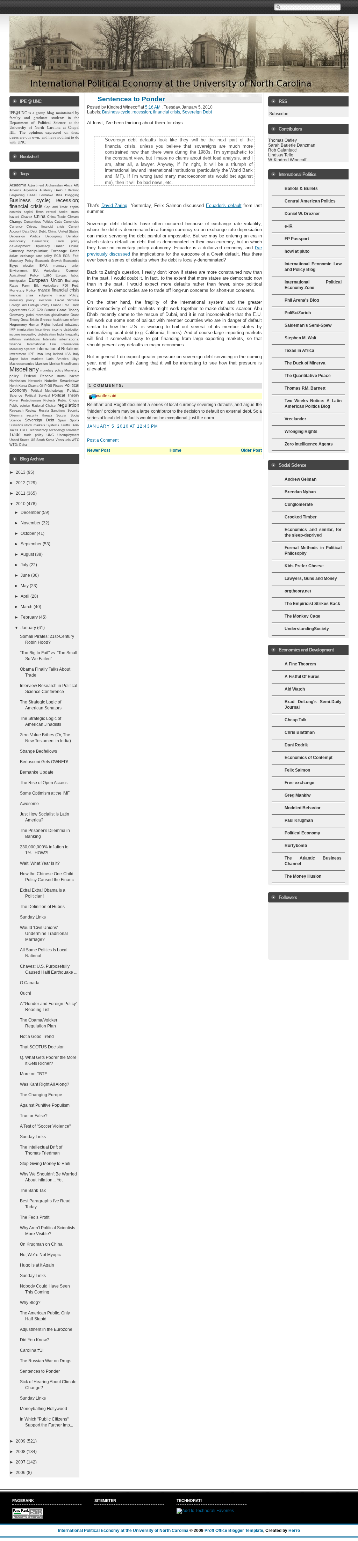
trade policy (33, 435)
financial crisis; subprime (30, 295)
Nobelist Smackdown (61, 381)
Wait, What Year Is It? (40, 863)
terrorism (72, 430)
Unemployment (68, 435)
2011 (21, 493)
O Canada (30, 982)
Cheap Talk (296, 719)
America (15, 190)
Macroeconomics (21, 364)
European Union (45, 280)
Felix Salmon (297, 770)
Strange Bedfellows (38, 751)
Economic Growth (48, 261)
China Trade (56, 217)
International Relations (57, 348)
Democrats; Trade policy (55, 241)
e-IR (289, 226)
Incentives (42, 329)
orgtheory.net (298, 591)
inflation (15, 339)
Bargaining (16, 195)
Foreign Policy (38, 305)
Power (14, 400)
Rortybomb (296, 845)
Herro (294, 1530)
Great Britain (30, 320)
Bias (59, 195)
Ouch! (25, 993)
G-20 (31, 310)
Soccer (61, 415)
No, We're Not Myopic (40, 1254)
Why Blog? (30, 1302)
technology (57, 430)
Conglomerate (299, 504)
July (25, 564)
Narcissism (17, 381)
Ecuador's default (224, 205)
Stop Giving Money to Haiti (45, 1163)
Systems (52, 425)
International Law (41, 344)
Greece (46, 320)
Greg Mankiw (297, 795)
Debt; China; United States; (59, 231)
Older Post (251, 450)
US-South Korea (42, 440)
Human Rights (39, 324)
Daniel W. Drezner (302, 213)
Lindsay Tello (280, 155)
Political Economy (302, 833)
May (25, 585)
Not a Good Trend (37, 1036)
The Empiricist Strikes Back (312, 603)
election (28, 265)
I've (258, 247)
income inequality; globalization (32, 334)
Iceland (57, 324)
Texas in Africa (299, 350)
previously (97, 254)
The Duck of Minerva (305, 363)
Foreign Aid (18, 305)
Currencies (71, 221)
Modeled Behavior (303, 807)
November (31, 523)
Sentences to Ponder (40, 1371)
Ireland (58, 354)
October (29, 533)
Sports (74, 420)
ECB (57, 256)
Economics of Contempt (308, 757)
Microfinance (70, 364)
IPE (31, 354)
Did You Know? (34, 1339)
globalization (60, 315)
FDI (65, 285)
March (27, 606)
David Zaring (114, 205)
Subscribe (278, 113)
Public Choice (68, 400)
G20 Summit (46, 310)
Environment (18, 270)
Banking (73, 190)
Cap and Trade (56, 207)
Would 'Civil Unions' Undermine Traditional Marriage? (44, 933)
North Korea (18, 386)
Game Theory (68, 310)
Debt (33, 231)
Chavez (26, 217)
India (60, 334)
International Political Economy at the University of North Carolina (123, 1530)
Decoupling (53, 236)
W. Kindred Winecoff (287, 159)
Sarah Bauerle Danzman (291, 145)
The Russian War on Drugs (45, 1360)
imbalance (72, 324)
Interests (49, 339)
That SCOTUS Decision (42, 1047)
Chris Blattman (300, 732)
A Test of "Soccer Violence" (45, 1126)
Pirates (58, 386)
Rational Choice (44, 405)
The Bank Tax (33, 1190)
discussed (119, 254)
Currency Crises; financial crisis (37, 226)
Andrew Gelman (300, 479)
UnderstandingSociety (307, 628)
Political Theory (65, 395)
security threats (39, 415)
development (19, 246)
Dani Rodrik (296, 745)
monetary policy (51, 370)
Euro (47, 275)
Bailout (60, 190)
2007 (21, 1462)
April (25, 596)
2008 (21, 1451)
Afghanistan (54, 185)
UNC (50, 435)
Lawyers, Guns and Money (311, 578)
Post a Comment (103, 440)
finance (44, 290)
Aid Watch (295, 689)
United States (19, 440)
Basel (31, 195)
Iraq (48, 354)
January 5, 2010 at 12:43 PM (122, 426)
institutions (32, 339)
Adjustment (36, 185)
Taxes (13, 430)
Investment (17, 354)
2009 (21, 1441)
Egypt (13, 265)
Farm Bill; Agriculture (40, 285)
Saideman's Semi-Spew (308, 325)
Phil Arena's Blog (302, 300)
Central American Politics (310, 201)
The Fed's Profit (34, 1217)
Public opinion (19, 405)
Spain (62, 420)
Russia (44, 410)
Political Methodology (47, 390)
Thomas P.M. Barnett (305, 388)
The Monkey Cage (302, 616)
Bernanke (46, 195)
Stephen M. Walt (300, 338)
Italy (76, 354)
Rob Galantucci (283, 150)
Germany (16, 315)
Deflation (72, 236)
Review (31, 410)
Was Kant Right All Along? (44, 1084)
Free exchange (299, 782)
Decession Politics (24, 236)
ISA (68, 354)
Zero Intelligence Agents (309, 444)
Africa (68, 185)
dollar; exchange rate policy (30, 256)
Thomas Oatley (282, 140)
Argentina (30, 190)
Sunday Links (33, 917)
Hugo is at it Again (37, 1265)
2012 (21, 482)
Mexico (54, 364)
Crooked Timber (301, 517)
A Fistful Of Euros (302, 676)
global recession (38, 315)
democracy (17, 241)
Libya (75, 359)
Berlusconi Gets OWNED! (44, 761)
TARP (75, 425)
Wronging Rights (301, 431)
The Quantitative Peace (308, 375)
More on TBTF (33, 1073)
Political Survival (37, 395)
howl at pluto (297, 251)
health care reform (66, 320)
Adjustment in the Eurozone (46, 1329)
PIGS (48, 386)
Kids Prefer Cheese (304, 565)
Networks (35, 381)
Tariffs (65, 425)
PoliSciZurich (298, 312)
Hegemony (18, 324)
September (32, 543)
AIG (76, 185)
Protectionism (31, 400)
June (26, 575)
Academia (17, 185)
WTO (75, 440)
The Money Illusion (303, 876)
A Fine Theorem (300, 664)
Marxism (41, 364)
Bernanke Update (36, 772)
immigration (25, 329)
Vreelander (295, 418)
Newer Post (98, 450)
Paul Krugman (299, 820)
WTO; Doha (18, 445)
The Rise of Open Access (43, 782)
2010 (21, 503)
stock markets (34, 425)
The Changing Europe (41, 1094)
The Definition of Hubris (42, 906)
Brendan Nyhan (300, 491)
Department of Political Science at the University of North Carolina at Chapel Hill (44, 127)
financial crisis (65, 290)
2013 (21, 472)
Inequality (72, 334)
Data (25, 231)
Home (175, 450)
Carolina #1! (31, 1350)
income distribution (65, 329)
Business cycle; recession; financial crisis (141, 112)
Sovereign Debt (39, 420)
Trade (15, 434)
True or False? (34, 1115)
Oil (41, 386)
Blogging (72, 195)
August (28, 554)
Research (16, 410)
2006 (21, 1472)
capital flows (34, 212)
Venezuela (63, 440)
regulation (68, 405)
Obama (33, 386)
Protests (49, 400)
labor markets (32, 359)
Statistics (16, 425)
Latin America (57, 359)
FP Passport (297, 238)
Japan (13, 359)
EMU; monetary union (60, 265)
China (39, 216)
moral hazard (68, 376)
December (31, 512)
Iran (40, 354)
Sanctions (58, 410)
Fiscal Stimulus (67, 300)
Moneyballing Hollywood (43, 1408)
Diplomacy (42, 246)
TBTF (24, 430)
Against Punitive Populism (45, 1105)
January (29, 627)
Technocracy (38, 430)
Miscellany (24, 369)
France (56, 305)
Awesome (29, 803)
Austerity (46, 190)
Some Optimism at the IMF (45, 793)
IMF (12, 329)
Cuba (58, 221)
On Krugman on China (41, 1244)
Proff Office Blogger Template (234, 1530)
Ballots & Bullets (301, 188)
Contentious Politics (38, 221)
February (30, 617)
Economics (71, 261)
